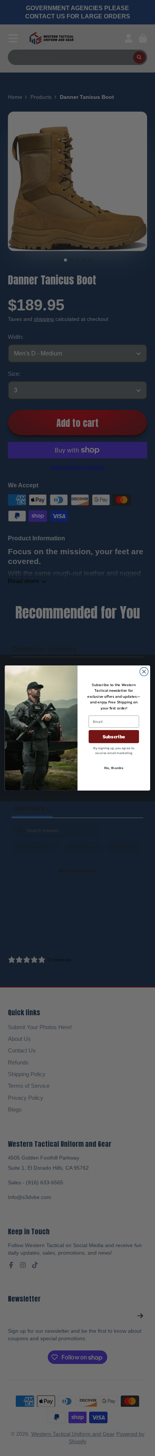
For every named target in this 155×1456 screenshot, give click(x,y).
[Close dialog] (144, 671)
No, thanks (113, 767)
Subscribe (114, 736)
